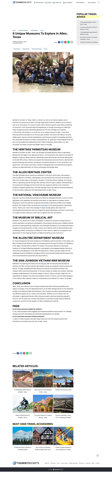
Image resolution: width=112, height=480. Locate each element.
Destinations (39, 2)
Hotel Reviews (92, 2)
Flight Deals (26, 49)
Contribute (53, 463)
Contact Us (81, 463)
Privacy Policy (64, 463)
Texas (45, 49)
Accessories (68, 2)
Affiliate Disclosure (73, 463)
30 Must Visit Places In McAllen (89, 42)
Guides (49, 2)
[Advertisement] (24, 17)
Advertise (88, 463)
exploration (44, 205)
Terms (58, 463)
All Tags (97, 463)
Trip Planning (80, 2)
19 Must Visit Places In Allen (63, 390)
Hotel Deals (16, 49)
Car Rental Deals (36, 49)
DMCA (93, 463)
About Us (47, 463)
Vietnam (43, 263)
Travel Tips (58, 2)
